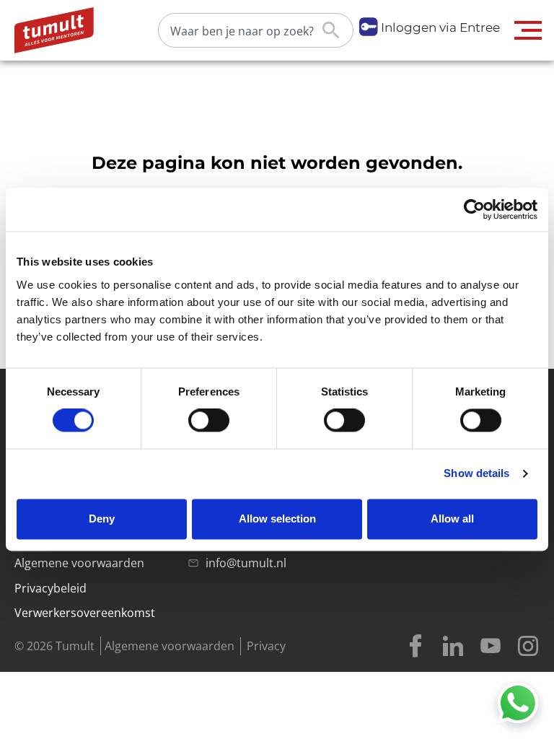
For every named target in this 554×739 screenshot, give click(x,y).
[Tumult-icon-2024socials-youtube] (490, 645)
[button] (528, 30)
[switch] (208, 420)
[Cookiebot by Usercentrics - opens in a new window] (474, 209)
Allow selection (277, 518)
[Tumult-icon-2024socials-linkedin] (453, 645)
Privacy (266, 646)
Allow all (452, 518)
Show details (476, 474)
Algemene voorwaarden (169, 646)
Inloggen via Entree (440, 27)
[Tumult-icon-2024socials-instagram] (528, 645)
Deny (102, 518)
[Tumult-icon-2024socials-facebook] (415, 645)
